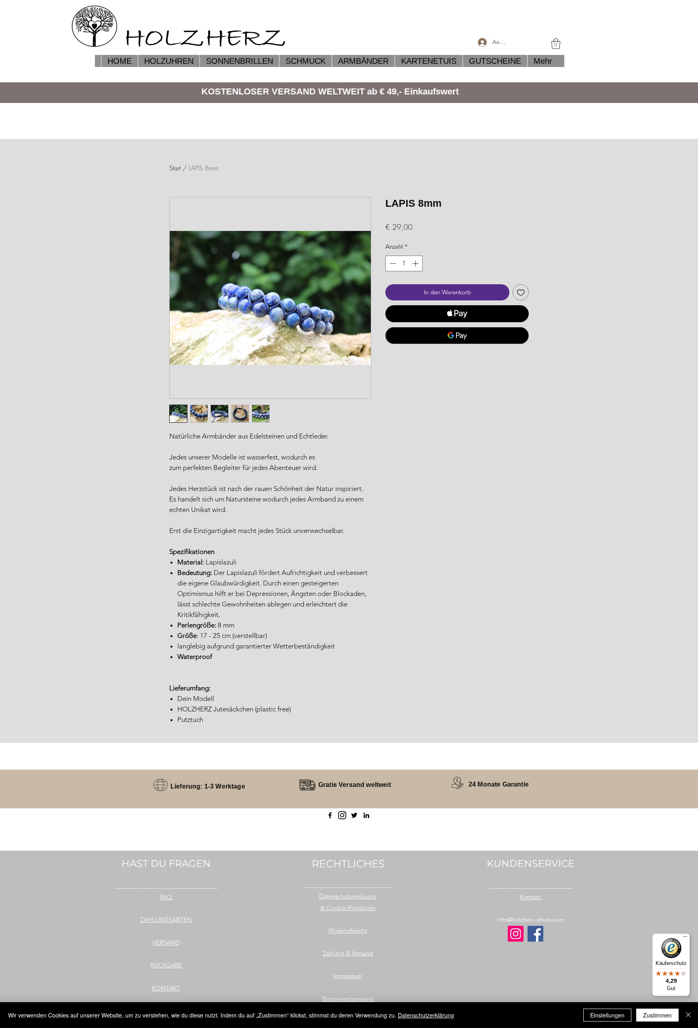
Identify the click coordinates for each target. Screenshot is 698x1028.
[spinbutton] (404, 263)
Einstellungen (607, 1015)
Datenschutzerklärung (426, 1015)
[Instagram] (516, 934)
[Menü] (685, 938)
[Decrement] (392, 263)
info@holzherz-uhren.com (530, 919)
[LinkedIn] (366, 815)
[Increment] (416, 263)
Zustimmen (657, 1015)
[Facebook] (330, 815)
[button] (555, 43)
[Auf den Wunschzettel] (521, 292)
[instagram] (342, 815)
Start (175, 168)
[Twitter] (354, 815)
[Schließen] (688, 1015)
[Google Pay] (457, 335)
